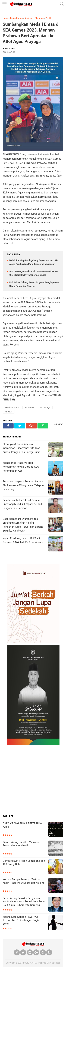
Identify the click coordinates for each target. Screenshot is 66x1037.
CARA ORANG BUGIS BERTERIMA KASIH (22, 825)
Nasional (28, 18)
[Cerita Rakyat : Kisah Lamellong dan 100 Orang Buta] (55, 867)
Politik (48, 18)
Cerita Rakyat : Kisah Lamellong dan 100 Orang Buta (24, 862)
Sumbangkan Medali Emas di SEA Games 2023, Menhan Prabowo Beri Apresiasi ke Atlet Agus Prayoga (31, 33)
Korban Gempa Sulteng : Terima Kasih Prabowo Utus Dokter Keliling (23, 881)
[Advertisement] (33, 780)
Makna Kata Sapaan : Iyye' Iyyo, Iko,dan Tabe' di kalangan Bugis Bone (21, 920)
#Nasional (29, 407)
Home (5, 18)
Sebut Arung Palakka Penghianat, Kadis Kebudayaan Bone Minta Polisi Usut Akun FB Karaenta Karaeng (24, 902)
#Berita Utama (12, 407)
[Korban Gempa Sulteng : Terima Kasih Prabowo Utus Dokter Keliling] (55, 886)
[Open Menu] (4, 4)
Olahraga (39, 18)
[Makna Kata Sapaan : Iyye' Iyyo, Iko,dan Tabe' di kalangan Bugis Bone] (55, 923)
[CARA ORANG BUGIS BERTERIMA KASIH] (55, 830)
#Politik (8, 412)
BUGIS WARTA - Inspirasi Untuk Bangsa (41, 963)
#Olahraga (45, 407)
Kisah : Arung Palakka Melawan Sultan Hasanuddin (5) (21, 844)
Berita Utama (16, 18)
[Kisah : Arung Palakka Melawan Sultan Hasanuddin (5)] (55, 848)
